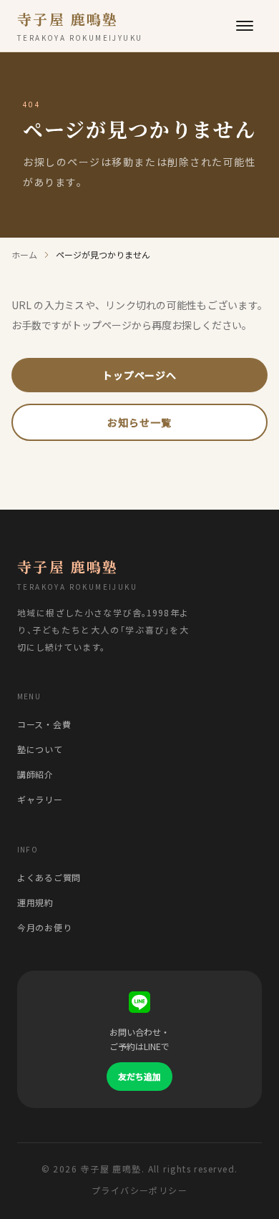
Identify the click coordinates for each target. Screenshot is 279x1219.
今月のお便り (44, 927)
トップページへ (139, 375)
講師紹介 (35, 774)
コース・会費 (44, 724)
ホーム (24, 255)
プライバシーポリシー (139, 1190)
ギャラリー (40, 799)
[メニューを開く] (244, 26)
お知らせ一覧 (139, 422)
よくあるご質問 (49, 877)
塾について (40, 749)
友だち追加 (139, 1076)
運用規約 (35, 902)
